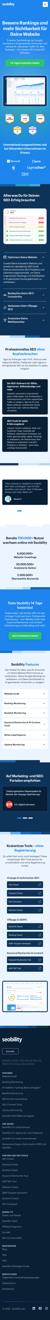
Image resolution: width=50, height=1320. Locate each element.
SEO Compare (15, 901)
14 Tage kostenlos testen (25, 63)
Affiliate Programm (12, 1226)
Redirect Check (16, 910)
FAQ (4, 1260)
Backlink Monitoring (12, 1093)
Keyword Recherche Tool (20, 960)
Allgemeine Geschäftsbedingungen (20, 1277)
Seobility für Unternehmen (16, 1127)
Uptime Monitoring (12, 1110)
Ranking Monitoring (12, 1082)
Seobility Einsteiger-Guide (15, 1266)
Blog (4, 1249)
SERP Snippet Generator (20, 943)
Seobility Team (10, 1221)
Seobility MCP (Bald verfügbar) (18, 1115)
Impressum (8, 1288)
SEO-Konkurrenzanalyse (14, 1098)
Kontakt (10, 1051)
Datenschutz (9, 1283)
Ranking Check (15, 935)
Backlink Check (15, 926)
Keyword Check (16, 893)
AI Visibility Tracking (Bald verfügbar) (21, 1087)
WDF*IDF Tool (15, 968)
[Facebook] (40, 1308)
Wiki (4, 1254)
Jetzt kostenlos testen (25, 635)
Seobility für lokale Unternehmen (19, 1138)
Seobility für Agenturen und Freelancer (22, 1132)
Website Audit (9, 1076)
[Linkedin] (33, 1308)
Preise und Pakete (11, 1215)
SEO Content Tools (12, 1104)
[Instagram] (46, 1308)
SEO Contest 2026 (12, 1238)
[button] (19, 510)
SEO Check (14, 884)
